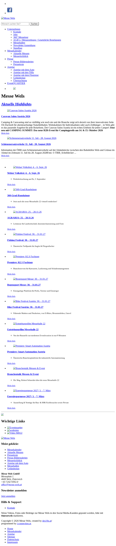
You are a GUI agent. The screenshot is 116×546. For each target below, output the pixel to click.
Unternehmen (13, 29)
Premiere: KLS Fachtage (20, 262)
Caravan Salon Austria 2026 (15, 116)
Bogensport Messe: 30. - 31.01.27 (24, 285)
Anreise (11, 67)
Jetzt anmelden (8, 496)
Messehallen (19, 42)
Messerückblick (20, 56)
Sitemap (11, 536)
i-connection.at (24, 523)
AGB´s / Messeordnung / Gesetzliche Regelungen (37, 40)
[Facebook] (9, 13)
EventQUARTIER (16, 83)
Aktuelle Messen (21, 53)
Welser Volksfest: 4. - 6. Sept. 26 (23, 173)
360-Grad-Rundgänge (18, 195)
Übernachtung (20, 80)
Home (10, 528)
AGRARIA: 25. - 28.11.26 (20, 217)
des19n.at (46, 521)
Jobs (15, 34)
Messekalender (14, 50)
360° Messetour (20, 37)
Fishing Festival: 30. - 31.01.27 (22, 240)
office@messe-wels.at (11, 484)
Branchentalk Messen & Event (23, 374)
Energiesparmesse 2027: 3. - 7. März (25, 396)
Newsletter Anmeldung (24, 45)
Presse (10, 59)
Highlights (16, 104)
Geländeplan (19, 78)
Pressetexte (18, 64)
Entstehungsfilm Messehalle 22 (23, 329)
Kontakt (17, 32)
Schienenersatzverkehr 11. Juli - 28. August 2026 (26, 144)
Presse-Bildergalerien (23, 61)
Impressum (12, 542)
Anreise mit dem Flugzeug (26, 75)
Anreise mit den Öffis (23, 72)
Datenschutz (13, 539)
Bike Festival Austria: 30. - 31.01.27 (25, 307)
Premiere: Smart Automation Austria (26, 351)
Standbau (17, 48)
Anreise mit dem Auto (23, 69)
